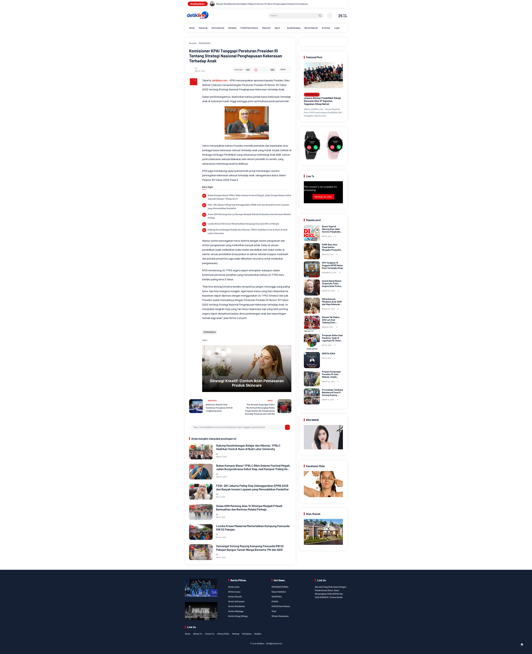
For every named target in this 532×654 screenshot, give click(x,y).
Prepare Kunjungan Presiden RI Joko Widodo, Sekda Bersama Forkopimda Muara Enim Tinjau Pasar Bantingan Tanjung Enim (332, 374)
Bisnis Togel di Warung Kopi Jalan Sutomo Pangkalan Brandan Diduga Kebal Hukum (331, 229)
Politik (275, 601)
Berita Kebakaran (236, 606)
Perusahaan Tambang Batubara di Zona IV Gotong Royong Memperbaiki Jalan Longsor (332, 392)
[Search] (320, 15)
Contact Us (209, 634)
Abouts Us (197, 634)
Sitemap (235, 634)
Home (192, 27)
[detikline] (197, 18)
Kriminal (326, 27)
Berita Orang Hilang (238, 616)
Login (337, 27)
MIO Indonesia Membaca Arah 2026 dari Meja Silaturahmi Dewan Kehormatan (332, 302)
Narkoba (232, 27)
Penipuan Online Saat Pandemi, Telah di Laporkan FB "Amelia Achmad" (332, 338)
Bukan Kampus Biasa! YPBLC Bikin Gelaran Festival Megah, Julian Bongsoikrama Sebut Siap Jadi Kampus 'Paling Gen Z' (249, 197)
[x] (193, 96)
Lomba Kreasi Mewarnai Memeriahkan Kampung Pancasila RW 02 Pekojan (243, 224)
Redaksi (257, 634)
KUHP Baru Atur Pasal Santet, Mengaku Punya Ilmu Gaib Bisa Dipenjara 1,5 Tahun (332, 247)
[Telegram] (193, 104)
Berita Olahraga (235, 611)
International (218, 27)
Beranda (192, 43)
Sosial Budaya (293, 27)
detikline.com (219, 80)
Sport (277, 27)
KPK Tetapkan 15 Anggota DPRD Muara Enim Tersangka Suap (332, 265)
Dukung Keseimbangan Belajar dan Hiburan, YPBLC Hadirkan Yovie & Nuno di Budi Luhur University (247, 231)
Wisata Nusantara (280, 616)
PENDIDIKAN (204, 43)
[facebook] (193, 89)
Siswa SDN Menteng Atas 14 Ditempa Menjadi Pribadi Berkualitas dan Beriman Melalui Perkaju (249, 216)
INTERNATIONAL (280, 587)
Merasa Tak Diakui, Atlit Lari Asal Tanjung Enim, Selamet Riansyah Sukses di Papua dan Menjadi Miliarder (332, 320)
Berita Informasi (236, 601)
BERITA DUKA (328, 353)
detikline (260, 643)
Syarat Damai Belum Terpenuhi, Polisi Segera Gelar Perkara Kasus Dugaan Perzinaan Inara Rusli (332, 283)
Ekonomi (266, 27)
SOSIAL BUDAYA (312, 94)
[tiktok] (341, 631)
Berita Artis (233, 587)
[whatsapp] (193, 111)
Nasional (203, 27)
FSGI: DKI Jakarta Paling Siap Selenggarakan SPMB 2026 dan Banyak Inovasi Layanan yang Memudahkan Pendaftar (248, 207)
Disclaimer (247, 634)
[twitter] (332, 631)
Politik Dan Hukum (249, 27)
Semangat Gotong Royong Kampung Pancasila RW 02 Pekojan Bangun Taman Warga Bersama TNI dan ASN (250, 547)
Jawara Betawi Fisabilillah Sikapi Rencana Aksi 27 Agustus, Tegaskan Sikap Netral (322, 101)
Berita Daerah (311, 27)
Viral (274, 611)
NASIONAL (277, 596)
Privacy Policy (223, 634)
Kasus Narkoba (279, 592)
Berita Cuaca (234, 592)
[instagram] (337, 631)
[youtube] (345, 631)
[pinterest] (193, 119)
